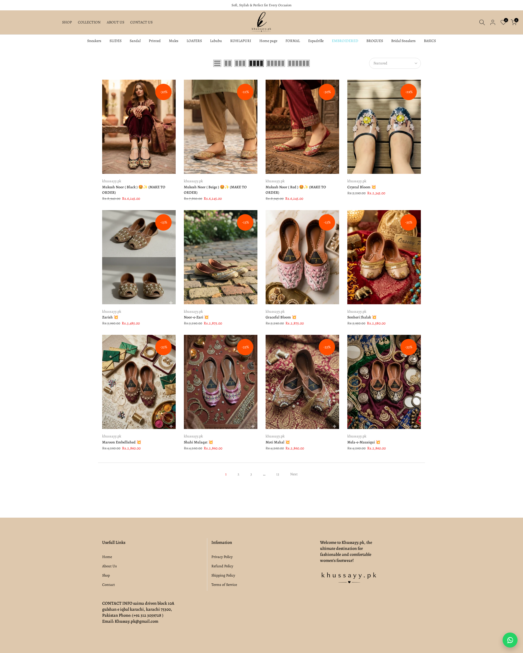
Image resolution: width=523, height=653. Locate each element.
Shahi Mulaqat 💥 (198, 442)
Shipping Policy (223, 575)
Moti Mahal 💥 (278, 442)
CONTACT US (141, 22)
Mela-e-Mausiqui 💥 (363, 442)
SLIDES (115, 40)
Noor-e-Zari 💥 (196, 317)
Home (107, 556)
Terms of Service (224, 584)
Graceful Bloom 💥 (281, 317)
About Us (109, 566)
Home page (268, 40)
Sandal (135, 40)
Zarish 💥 (110, 317)
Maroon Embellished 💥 (121, 442)
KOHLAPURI (240, 40)
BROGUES (374, 40)
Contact (108, 584)
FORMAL (292, 40)
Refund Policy (222, 566)
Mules (173, 40)
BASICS (430, 40)
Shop (106, 575)
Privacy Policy (222, 556)
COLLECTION (89, 22)
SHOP (67, 22)
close (10, 5)
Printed (155, 40)
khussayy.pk (111, 181)
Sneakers (94, 40)
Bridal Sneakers (403, 40)
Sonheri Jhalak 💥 (361, 317)
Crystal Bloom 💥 (361, 187)
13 (277, 474)
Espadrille (316, 40)
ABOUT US (115, 22)
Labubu (216, 40)
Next (294, 474)
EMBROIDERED (345, 40)
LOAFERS (194, 40)
